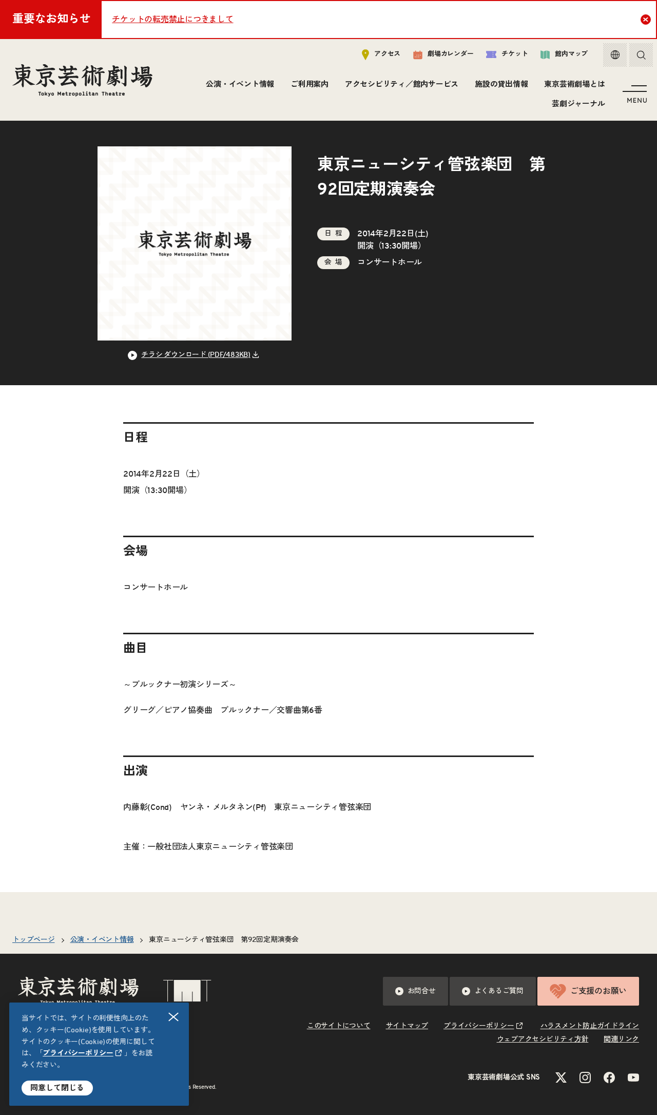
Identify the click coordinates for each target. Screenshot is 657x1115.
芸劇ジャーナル (578, 104)
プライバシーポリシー (78, 1053)
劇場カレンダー (450, 54)
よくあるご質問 (499, 991)
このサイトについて (339, 1026)
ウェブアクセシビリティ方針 (543, 1039)
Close (646, 19)
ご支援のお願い (598, 991)
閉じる (173, 1017)
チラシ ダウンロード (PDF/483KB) (195, 354)
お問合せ (422, 991)
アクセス (387, 54)
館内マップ (571, 54)
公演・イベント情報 (240, 84)
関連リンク (621, 1039)
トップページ (33, 939)
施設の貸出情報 (501, 84)
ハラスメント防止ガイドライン (590, 1026)
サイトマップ (407, 1026)
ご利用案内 (309, 84)
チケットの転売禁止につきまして (172, 19)
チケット (514, 54)
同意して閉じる (57, 1088)
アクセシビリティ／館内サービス (401, 84)
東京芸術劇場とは (574, 84)
